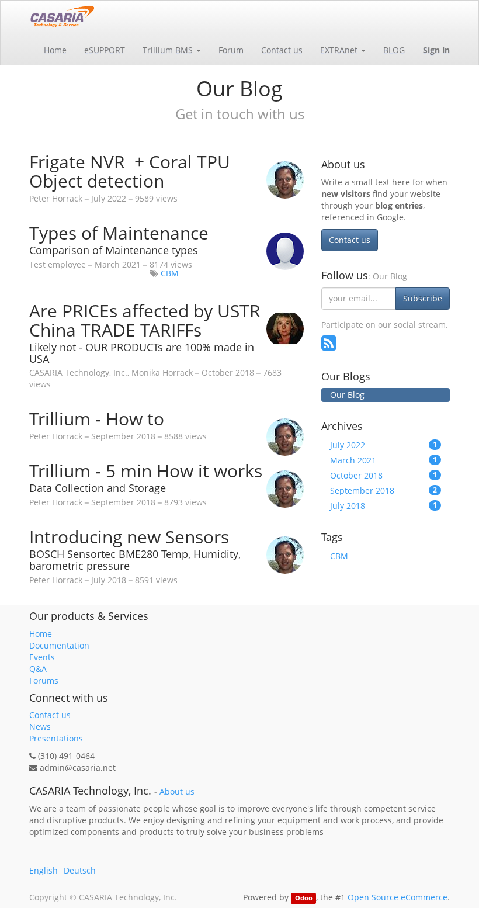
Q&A (38, 668)
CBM (170, 273)
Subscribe (422, 298)
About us (177, 791)
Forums (43, 680)
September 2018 (383, 490)
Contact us (349, 239)
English (43, 870)
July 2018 (383, 505)
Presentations (56, 738)
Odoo (304, 898)
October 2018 (383, 475)
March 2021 (383, 460)
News (40, 726)
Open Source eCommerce (397, 897)
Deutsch (80, 870)
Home (40, 633)
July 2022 (383, 444)
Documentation (59, 645)
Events (42, 657)
